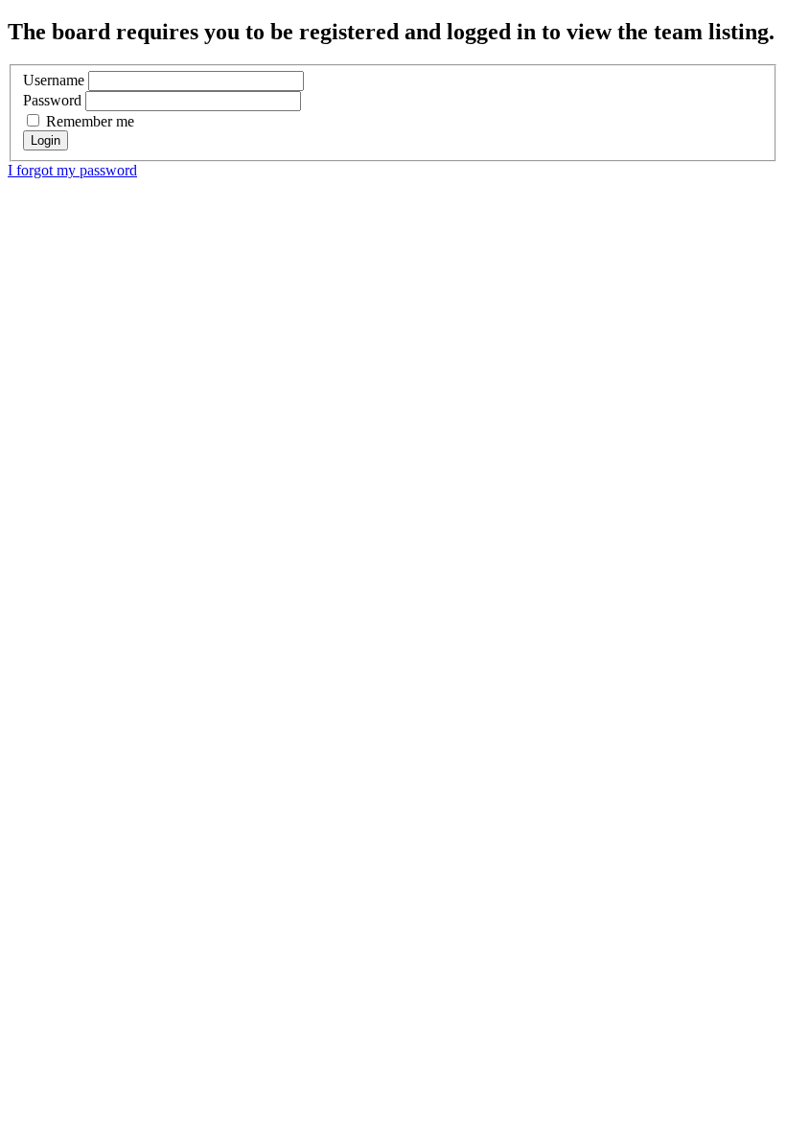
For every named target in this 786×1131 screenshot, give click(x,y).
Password (52, 100)
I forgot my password (72, 170)
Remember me (88, 121)
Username (53, 80)
